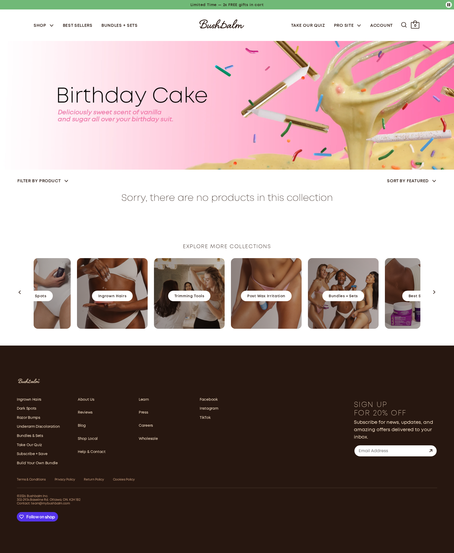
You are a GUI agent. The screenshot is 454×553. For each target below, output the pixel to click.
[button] (20, 293)
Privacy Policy (65, 479)
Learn (144, 399)
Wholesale (148, 438)
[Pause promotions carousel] (449, 5)
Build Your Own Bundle (37, 463)
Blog (82, 425)
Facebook (209, 399)
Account (381, 26)
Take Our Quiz (308, 26)
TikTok (205, 417)
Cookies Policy (124, 479)
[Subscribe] (431, 451)
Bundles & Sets (30, 435)
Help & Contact (92, 451)
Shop (41, 26)
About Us (86, 399)
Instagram (209, 408)
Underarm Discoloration (38, 426)
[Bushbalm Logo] (221, 23)
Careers (146, 425)
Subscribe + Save (32, 454)
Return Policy (94, 479)
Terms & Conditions (31, 479)
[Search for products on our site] (404, 25)
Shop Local (88, 438)
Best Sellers (77, 26)
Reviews (85, 412)
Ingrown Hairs (29, 399)
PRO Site (344, 26)
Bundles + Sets (119, 26)
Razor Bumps (28, 417)
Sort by (408, 181)
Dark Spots (26, 408)
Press (143, 412)
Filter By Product (39, 181)
